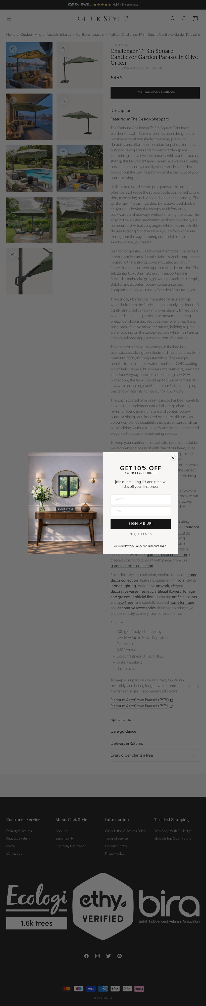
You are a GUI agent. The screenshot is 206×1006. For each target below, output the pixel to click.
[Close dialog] (173, 458)
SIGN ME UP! (141, 524)
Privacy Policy (133, 546)
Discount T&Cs (157, 546)
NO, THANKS (141, 534)
